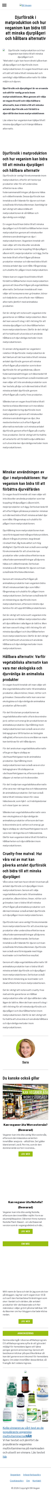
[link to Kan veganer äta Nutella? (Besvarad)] (25, 1179)
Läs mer (25, 1154)
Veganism (15, 1474)
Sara (25, 1062)
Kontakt (37, 1480)
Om (28, 1480)
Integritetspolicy (32, 1474)
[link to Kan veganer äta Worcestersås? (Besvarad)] (25, 1101)
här (5, 1456)
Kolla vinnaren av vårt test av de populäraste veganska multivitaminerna (23, 1432)
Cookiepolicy (17, 1480)
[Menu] (4, 5)
